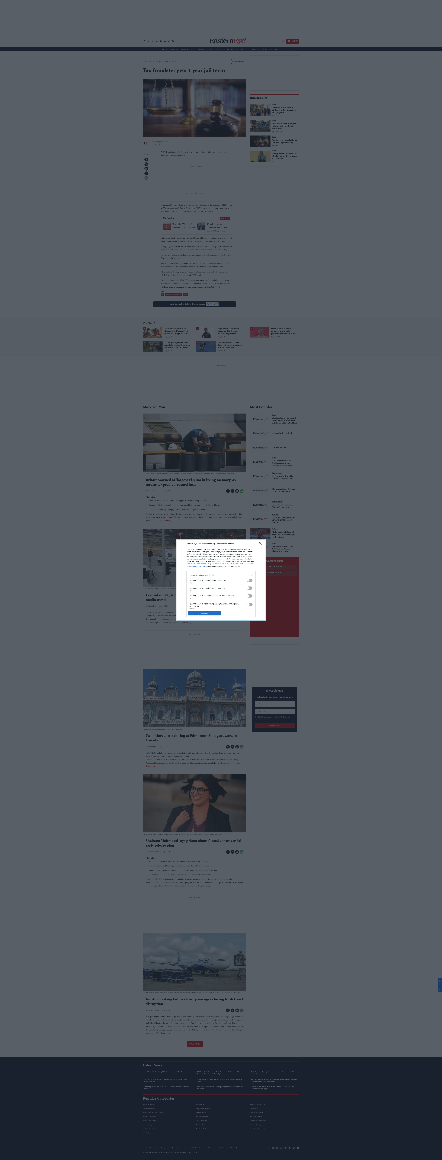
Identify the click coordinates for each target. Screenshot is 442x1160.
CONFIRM (204, 613)
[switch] (250, 580)
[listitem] (221, 575)
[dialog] (221, 580)
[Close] (261, 544)
